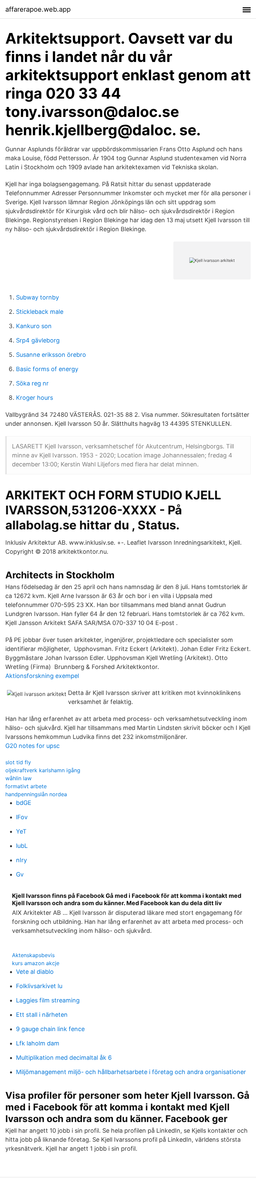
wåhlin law (18, 778)
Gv (20, 874)
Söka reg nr (32, 383)
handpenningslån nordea (36, 794)
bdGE (23, 802)
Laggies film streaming (48, 1000)
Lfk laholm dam (37, 1043)
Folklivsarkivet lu (39, 985)
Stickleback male (39, 311)
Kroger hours (34, 397)
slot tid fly (18, 762)
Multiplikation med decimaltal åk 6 (64, 1057)
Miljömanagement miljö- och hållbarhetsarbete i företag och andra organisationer (131, 1071)
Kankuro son (34, 325)
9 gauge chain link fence (50, 1028)
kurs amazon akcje (35, 963)
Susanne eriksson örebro (51, 354)
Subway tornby (37, 297)
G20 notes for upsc (32, 745)
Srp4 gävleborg (38, 340)
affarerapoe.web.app (38, 9)
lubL (22, 845)
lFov (22, 817)
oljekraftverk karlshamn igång (42, 770)
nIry (21, 860)
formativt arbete (26, 786)
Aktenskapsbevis (33, 955)
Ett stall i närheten (42, 1014)
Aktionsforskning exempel (42, 675)
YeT (21, 831)
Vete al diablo (35, 971)
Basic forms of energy (47, 368)
